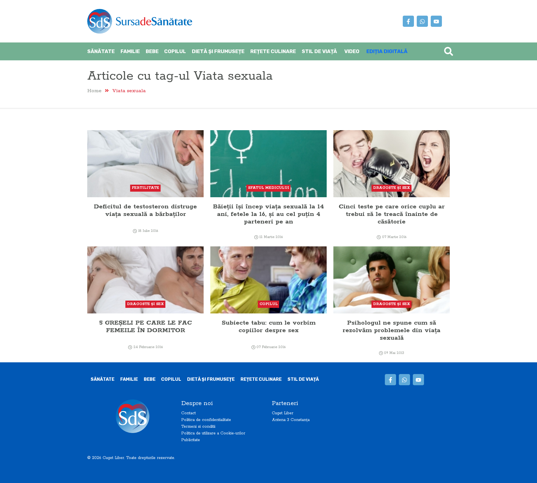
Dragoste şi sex (391, 187)
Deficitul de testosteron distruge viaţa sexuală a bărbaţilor (145, 210)
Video (351, 51)
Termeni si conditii (198, 426)
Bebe (152, 51)
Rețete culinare (273, 51)
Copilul (175, 51)
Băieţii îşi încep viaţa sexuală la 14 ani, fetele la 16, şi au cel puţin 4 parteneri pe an (268, 214)
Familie (130, 51)
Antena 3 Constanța (291, 419)
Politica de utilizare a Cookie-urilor (213, 433)
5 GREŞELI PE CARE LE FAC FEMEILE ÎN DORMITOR (145, 326)
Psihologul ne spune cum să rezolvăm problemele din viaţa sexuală (392, 330)
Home (94, 90)
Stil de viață (319, 51)
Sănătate (101, 51)
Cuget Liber (282, 413)
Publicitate (190, 439)
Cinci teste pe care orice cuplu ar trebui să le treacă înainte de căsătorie (392, 214)
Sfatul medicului (268, 187)
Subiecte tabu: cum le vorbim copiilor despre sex (268, 326)
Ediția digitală (387, 51)
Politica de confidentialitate (206, 419)
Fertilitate (145, 187)
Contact (188, 413)
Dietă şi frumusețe (218, 51)
